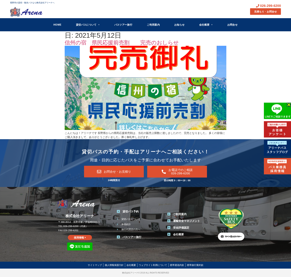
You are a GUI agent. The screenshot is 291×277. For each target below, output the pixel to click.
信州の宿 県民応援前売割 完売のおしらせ (122, 43)
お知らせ (179, 24)
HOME (57, 24)
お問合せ (232, 24)
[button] (289, 105)
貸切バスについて (86, 24)
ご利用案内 (153, 24)
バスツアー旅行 (123, 24)
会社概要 (204, 24)
